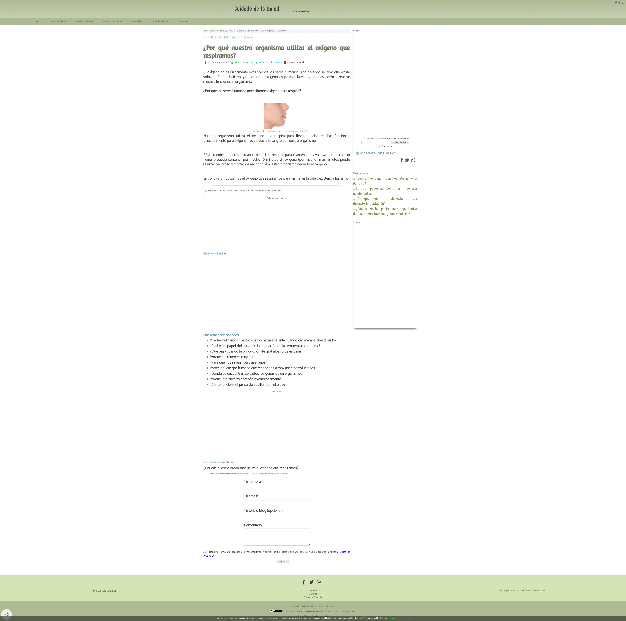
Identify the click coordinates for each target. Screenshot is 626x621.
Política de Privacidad (313, 597)
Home (38, 21)
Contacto (313, 594)
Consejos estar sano (84, 21)
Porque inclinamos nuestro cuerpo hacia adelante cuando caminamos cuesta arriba (273, 340)
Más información (405, 618)
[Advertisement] (276, 224)
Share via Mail (295, 62)
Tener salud (183, 21)
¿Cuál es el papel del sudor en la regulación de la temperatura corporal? (265, 346)
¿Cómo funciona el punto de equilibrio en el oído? (247, 385)
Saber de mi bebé (159, 21)
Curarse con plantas (112, 21)
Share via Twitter (272, 62)
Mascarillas (136, 21)
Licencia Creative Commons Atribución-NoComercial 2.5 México (330, 611)
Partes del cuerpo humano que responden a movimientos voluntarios (262, 368)
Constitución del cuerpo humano (228, 37)
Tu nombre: (253, 482)
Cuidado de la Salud (256, 8)
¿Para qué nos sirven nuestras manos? (238, 363)
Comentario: (254, 525)
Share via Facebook (218, 62)
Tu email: (251, 496)
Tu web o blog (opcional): (263, 511)
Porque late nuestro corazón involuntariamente (245, 379)
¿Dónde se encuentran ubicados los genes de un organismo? (256, 374)
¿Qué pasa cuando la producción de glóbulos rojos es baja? (255, 351)
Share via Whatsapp (246, 62)
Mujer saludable (58, 21)
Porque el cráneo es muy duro (233, 357)
